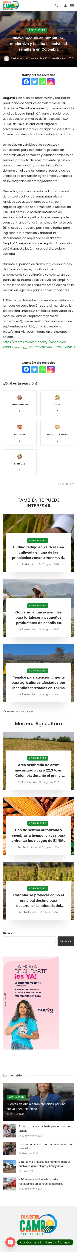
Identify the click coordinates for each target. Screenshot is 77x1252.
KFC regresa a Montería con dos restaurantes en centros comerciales (41, 1181)
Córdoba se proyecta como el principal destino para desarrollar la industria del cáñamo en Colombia (38, 901)
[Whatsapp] (42, 81)
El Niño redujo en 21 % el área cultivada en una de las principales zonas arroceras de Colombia (38, 553)
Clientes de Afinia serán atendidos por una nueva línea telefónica (36, 1106)
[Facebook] (26, 81)
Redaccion (17, 58)
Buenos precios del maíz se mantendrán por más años (46, 1146)
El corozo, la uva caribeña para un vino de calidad (44, 1128)
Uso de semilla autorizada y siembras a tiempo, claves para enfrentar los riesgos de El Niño (39, 835)
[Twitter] (34, 81)
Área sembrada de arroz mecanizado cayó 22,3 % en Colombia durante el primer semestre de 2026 (38, 770)
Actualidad (16, 1097)
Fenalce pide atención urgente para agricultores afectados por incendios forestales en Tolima (38, 682)
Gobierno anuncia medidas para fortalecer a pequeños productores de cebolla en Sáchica (38, 618)
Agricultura (37, 30)
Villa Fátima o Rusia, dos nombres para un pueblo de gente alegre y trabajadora (44, 1164)
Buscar (9, 933)
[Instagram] (51, 81)
